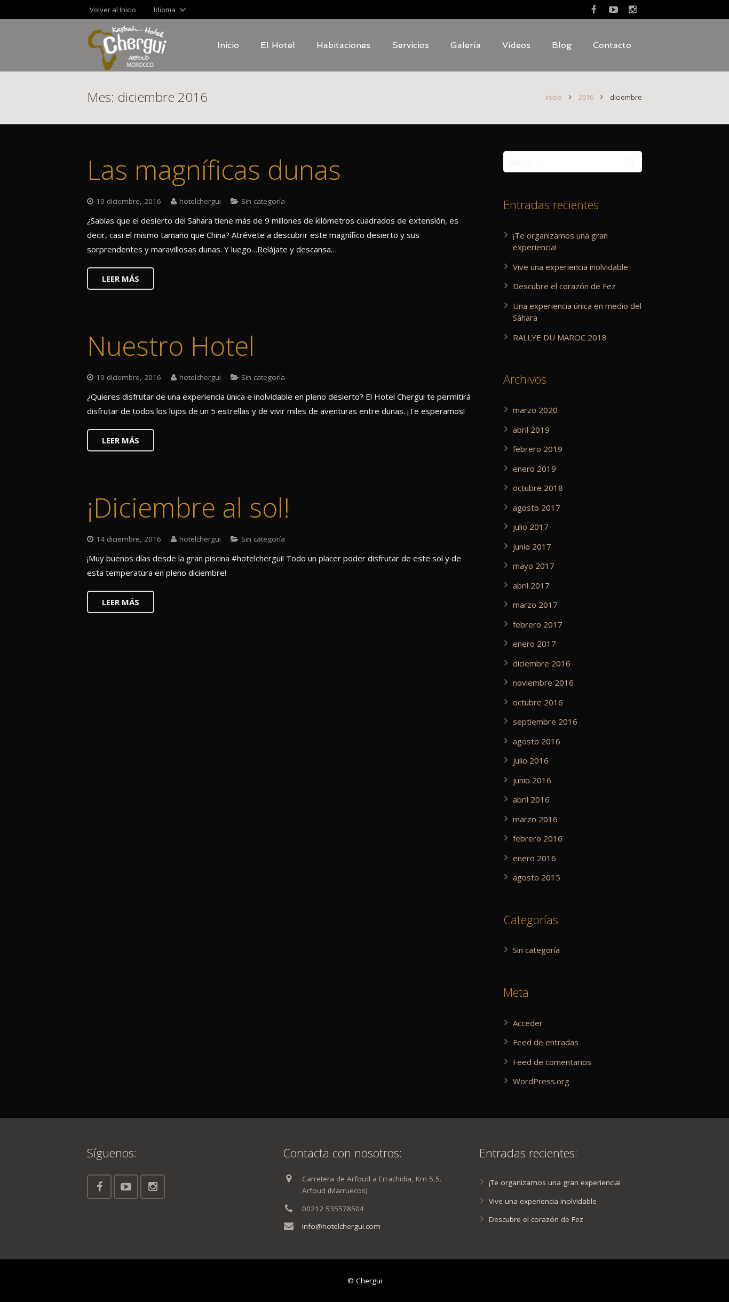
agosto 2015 (536, 877)
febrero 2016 (537, 838)
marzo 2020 (535, 409)
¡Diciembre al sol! (188, 507)
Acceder (528, 1023)
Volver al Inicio (113, 9)
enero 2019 (534, 468)
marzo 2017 (535, 604)
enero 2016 (534, 858)
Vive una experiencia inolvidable (570, 266)
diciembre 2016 (541, 663)
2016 (586, 97)
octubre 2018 (538, 487)
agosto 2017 (536, 507)
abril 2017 (531, 585)
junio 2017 (532, 546)
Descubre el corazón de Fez (564, 286)
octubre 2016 (538, 702)
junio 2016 (532, 780)
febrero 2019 (537, 448)
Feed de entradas (546, 1042)
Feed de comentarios (552, 1062)
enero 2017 (534, 643)
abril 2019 (531, 429)
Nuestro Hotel (171, 346)
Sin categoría (263, 201)
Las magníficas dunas (214, 170)
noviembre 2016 (543, 682)
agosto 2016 (536, 741)
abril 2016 (531, 799)
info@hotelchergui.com (341, 1226)
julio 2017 (531, 526)
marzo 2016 (535, 819)
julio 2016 (531, 760)
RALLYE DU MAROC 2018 (560, 337)
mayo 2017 (533, 565)
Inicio (553, 97)
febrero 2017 (537, 624)
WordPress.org (541, 1081)
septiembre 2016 (545, 721)
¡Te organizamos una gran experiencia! (555, 1182)
